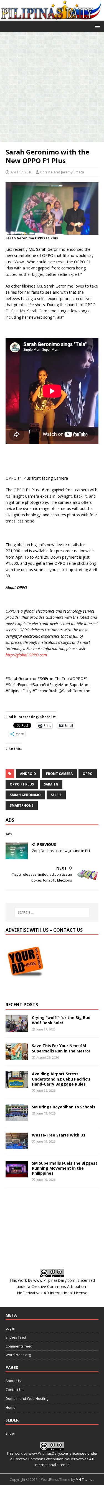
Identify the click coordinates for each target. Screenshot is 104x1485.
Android (28, 773)
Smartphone (22, 805)
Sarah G (51, 784)
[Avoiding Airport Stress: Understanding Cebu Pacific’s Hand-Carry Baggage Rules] (17, 1085)
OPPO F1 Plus (22, 784)
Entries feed (16, 1337)
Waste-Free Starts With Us (58, 1135)
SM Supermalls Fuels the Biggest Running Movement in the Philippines (64, 1168)
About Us (13, 1380)
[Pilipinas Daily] (52, 17)
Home (11, 1407)
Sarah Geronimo (25, 794)
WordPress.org (18, 1354)
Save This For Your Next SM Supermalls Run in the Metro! (61, 1048)
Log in (10, 1328)
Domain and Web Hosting (27, 1398)
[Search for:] (52, 912)
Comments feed (19, 1346)
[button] (96, 26)
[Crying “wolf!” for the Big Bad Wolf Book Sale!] (17, 1028)
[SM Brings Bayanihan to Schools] (17, 1117)
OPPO (88, 773)
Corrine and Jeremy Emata (62, 172)
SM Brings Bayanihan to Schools (63, 1107)
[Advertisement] (52, 87)
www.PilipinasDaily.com (54, 1280)
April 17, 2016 (21, 172)
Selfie (56, 794)
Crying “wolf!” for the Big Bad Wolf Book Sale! (61, 1020)
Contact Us (15, 1389)
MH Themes (85, 1479)
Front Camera (59, 773)
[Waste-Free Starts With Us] (17, 1145)
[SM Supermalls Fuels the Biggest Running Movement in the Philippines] (17, 1174)
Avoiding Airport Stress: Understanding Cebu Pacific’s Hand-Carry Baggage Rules (61, 1078)
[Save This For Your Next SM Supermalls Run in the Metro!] (17, 1056)
